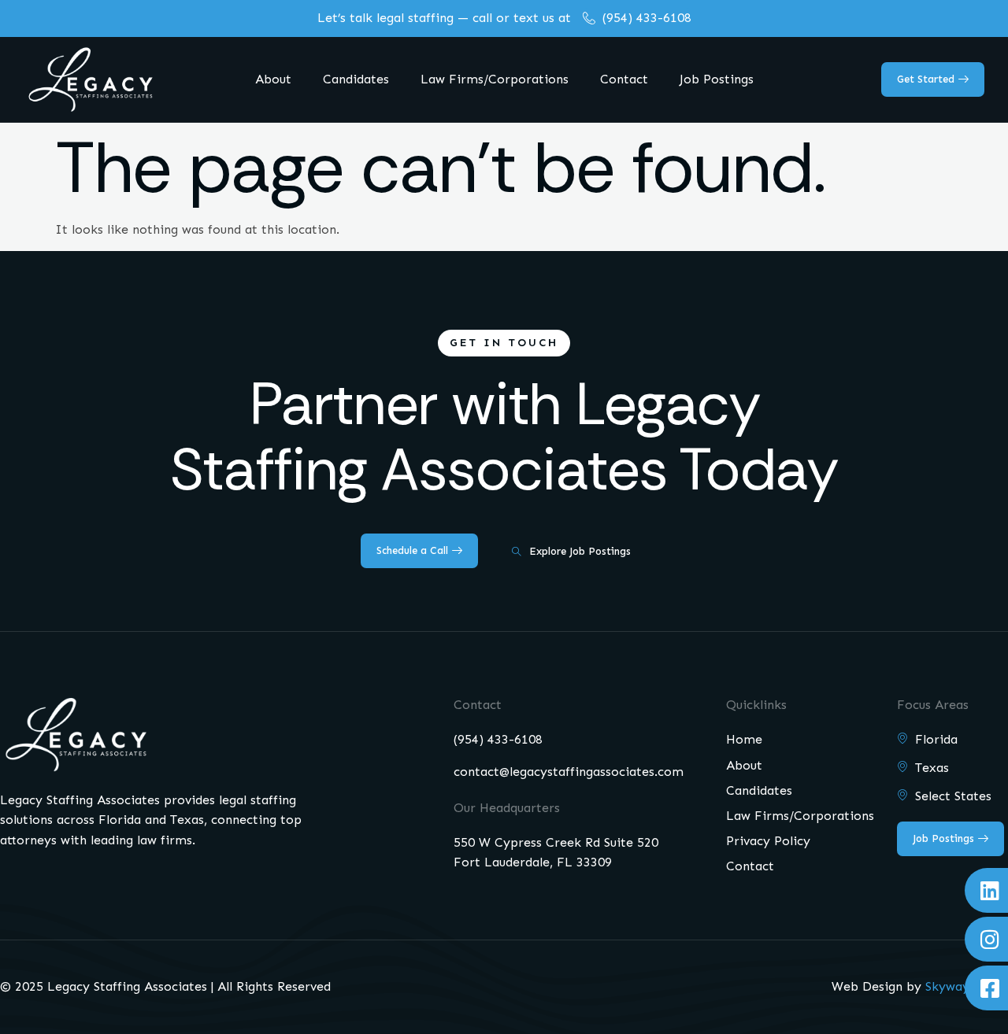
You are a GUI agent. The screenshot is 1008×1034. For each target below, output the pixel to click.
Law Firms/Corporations (495, 79)
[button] (504, 343)
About (273, 79)
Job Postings (717, 79)
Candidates (356, 79)
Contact (624, 79)
